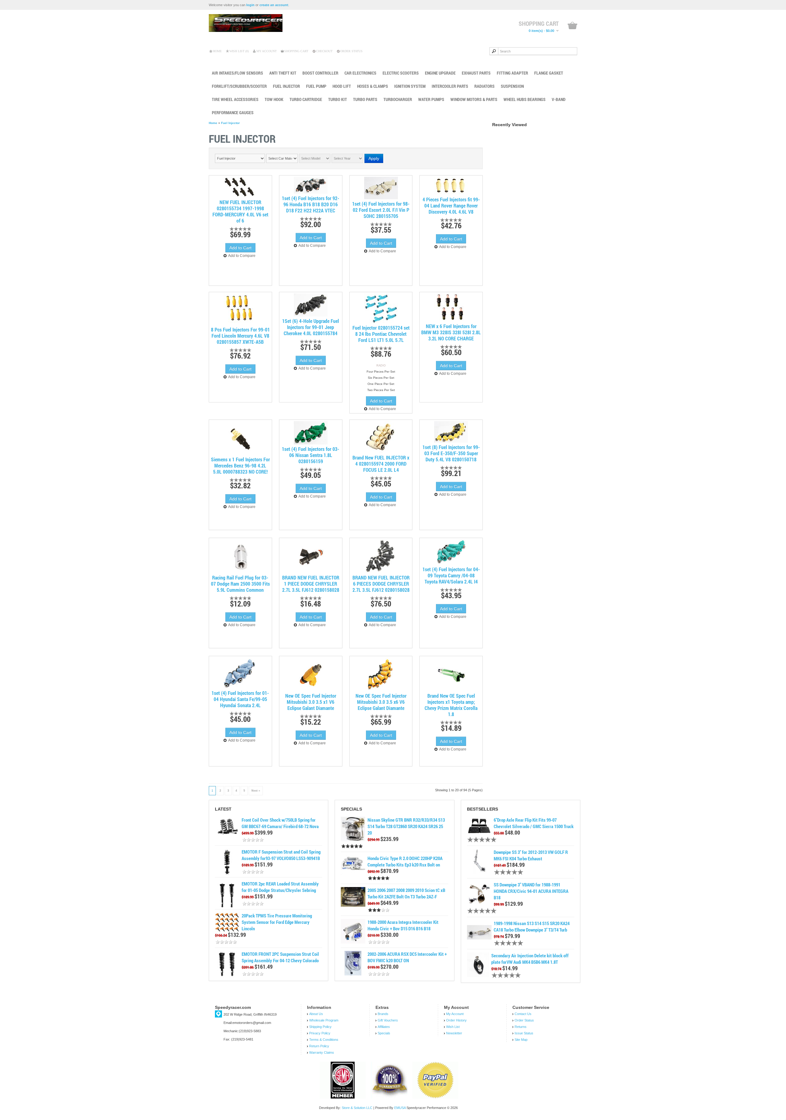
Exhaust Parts (476, 73)
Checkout (324, 51)
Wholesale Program (323, 1020)
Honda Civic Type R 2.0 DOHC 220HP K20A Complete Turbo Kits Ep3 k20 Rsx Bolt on (405, 861)
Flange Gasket (548, 73)
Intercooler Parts (450, 86)
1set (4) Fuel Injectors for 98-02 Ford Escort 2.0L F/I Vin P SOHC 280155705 (381, 210)
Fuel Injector (286, 86)
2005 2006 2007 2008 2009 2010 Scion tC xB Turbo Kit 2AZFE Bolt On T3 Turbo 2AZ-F (406, 893)
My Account (266, 51)
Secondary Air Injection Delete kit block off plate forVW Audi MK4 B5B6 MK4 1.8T (530, 958)
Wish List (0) (239, 51)
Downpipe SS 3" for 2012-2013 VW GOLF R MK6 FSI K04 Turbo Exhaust (531, 855)
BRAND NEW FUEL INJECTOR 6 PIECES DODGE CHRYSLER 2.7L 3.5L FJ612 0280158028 (381, 584)
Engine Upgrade (440, 73)
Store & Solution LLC (357, 1108)
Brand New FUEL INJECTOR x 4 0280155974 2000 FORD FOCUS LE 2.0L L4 (380, 464)
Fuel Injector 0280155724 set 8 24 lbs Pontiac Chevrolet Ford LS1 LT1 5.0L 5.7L (381, 334)
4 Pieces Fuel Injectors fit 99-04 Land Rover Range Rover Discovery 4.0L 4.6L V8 (451, 205)
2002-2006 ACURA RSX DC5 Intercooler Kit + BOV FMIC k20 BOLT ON (407, 957)
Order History (456, 1020)
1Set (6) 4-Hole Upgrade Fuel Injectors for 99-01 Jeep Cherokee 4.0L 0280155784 (310, 327)
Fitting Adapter (512, 73)
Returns (521, 1027)
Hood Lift (342, 86)
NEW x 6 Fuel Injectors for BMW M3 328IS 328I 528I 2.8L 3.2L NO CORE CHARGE (451, 332)
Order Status (351, 51)
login (250, 5)
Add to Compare (241, 256)
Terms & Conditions (323, 1039)
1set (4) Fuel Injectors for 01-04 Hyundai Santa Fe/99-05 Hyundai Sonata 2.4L (240, 699)
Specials (384, 1033)
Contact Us (523, 1014)
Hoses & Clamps (372, 86)
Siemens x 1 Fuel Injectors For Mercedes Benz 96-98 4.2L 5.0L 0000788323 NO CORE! (240, 465)
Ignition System (410, 86)
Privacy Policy (319, 1033)
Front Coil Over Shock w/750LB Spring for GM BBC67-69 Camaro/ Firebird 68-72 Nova (280, 823)
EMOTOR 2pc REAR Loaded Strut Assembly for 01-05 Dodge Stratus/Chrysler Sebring (280, 887)
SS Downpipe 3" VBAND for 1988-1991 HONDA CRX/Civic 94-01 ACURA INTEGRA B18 (531, 891)
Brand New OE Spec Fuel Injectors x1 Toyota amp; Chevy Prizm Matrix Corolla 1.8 (451, 705)
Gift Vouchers (388, 1020)
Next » (255, 790)
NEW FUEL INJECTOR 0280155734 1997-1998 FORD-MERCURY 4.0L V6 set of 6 (240, 211)
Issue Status (524, 1033)
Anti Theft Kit (282, 73)
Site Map (521, 1039)
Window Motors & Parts (473, 99)
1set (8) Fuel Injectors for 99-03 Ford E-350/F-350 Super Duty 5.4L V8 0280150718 (451, 453)
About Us (316, 1014)
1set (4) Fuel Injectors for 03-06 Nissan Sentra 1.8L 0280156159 (310, 455)
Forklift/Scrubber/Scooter (239, 86)
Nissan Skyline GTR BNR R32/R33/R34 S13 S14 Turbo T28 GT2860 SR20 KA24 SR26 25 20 (406, 826)
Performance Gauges (233, 112)
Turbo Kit (337, 99)
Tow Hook (274, 99)
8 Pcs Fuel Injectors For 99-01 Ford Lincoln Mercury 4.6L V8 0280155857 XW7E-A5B (240, 336)
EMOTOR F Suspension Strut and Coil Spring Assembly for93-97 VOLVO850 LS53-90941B (281, 855)
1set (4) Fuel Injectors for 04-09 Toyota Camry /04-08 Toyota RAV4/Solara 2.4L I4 (451, 575)
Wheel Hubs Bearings (525, 99)
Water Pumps (431, 99)
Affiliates (384, 1027)
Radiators (484, 86)
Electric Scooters (401, 73)
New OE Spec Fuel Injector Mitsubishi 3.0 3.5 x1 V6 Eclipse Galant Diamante (310, 702)
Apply (373, 158)
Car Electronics (360, 73)
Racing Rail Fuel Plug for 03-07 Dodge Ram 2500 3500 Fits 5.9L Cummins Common (240, 584)
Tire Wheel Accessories (235, 99)
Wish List (453, 1027)
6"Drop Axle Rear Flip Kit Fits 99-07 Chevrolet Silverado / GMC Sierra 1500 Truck (534, 823)
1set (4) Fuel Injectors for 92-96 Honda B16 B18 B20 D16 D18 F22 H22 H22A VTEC (310, 204)
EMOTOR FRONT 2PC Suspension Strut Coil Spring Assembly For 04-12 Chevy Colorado (280, 957)
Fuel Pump (316, 86)
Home (217, 51)
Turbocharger (397, 99)
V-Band (559, 99)
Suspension (512, 86)
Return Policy (319, 1046)
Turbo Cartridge (306, 99)
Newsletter (454, 1033)
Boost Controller (320, 73)
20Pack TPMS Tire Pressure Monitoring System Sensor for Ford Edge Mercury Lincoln (277, 922)
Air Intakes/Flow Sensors (237, 73)
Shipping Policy (320, 1027)
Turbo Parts (365, 99)
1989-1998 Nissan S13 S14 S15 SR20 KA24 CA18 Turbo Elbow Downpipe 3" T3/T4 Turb (532, 926)
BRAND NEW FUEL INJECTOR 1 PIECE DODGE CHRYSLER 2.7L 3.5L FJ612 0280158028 (310, 584)
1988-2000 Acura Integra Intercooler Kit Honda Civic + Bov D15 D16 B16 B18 (403, 925)
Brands (383, 1014)
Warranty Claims (321, 1052)
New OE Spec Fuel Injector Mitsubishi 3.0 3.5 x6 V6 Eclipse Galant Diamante (381, 702)
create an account (273, 5)
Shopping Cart (296, 51)
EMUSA (400, 1108)
